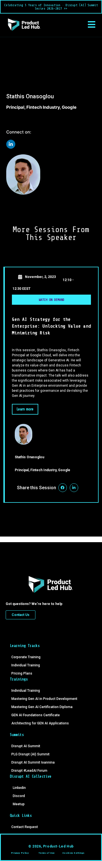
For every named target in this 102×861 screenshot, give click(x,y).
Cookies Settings (73, 853)
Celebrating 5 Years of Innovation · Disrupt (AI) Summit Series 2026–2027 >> (51, 6)
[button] (91, 24)
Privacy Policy (20, 853)
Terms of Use (47, 853)
